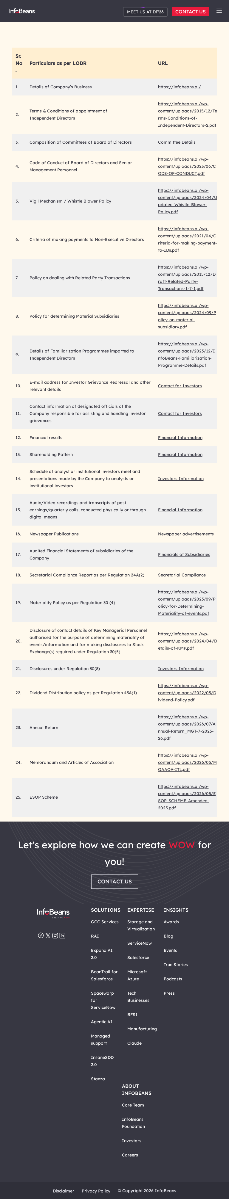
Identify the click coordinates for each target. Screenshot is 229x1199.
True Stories (176, 964)
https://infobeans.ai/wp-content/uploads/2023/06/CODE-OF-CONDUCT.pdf (187, 166)
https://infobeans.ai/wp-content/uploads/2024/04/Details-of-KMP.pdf (187, 641)
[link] (219, 11)
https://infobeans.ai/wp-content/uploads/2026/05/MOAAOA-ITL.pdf (187, 762)
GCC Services (105, 921)
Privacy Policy (96, 1191)
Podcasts (173, 979)
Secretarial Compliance (182, 575)
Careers (130, 1155)
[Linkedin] (62, 936)
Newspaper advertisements (186, 534)
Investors (131, 1140)
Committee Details (177, 142)
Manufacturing (142, 1029)
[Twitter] (48, 936)
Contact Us (190, 12)
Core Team (133, 1105)
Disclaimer (63, 1191)
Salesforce (138, 957)
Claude (134, 1043)
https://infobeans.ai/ (179, 87)
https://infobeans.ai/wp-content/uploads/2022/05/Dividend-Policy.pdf (187, 693)
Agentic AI (101, 1021)
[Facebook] (40, 936)
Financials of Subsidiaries (184, 554)
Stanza (98, 1079)
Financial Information (180, 437)
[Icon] (219, 11)
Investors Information (181, 478)
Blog (168, 936)
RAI (95, 936)
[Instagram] (55, 936)
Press (169, 993)
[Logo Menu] (22, 12)
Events (170, 950)
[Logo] (53, 913)
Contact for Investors (180, 385)
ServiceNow (139, 943)
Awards (171, 921)
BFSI (132, 1014)
